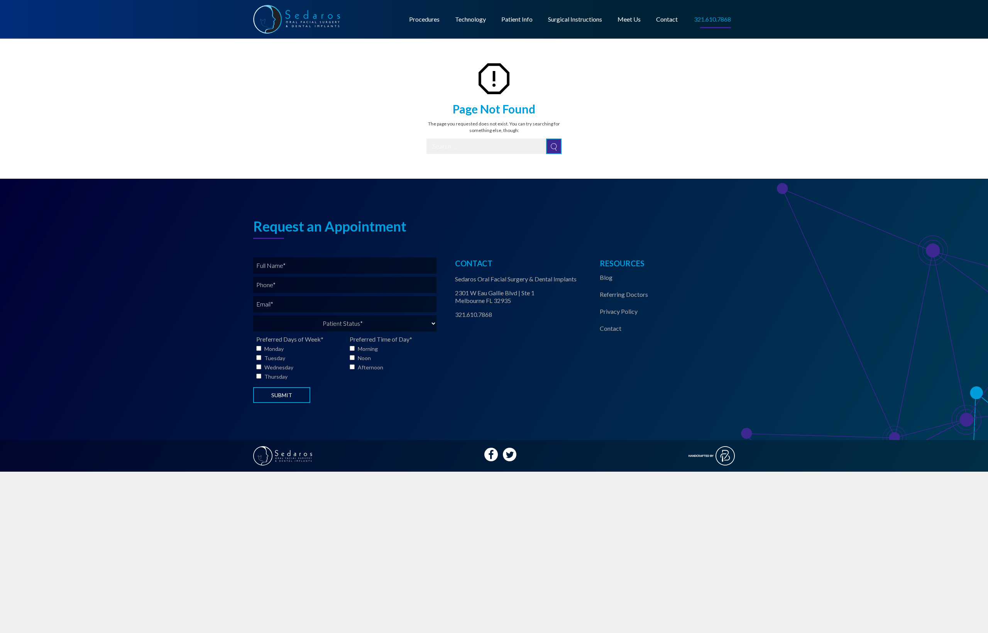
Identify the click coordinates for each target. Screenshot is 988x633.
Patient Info (517, 19)
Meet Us (629, 19)
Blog (606, 277)
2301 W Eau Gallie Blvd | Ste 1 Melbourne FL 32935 (495, 296)
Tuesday (274, 358)
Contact (667, 19)
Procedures (424, 19)
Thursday (276, 376)
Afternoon (370, 367)
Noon (364, 358)
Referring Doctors (624, 294)
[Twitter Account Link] (509, 454)
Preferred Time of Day (381, 339)
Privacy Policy (619, 311)
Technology (470, 19)
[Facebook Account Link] (491, 454)
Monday (274, 348)
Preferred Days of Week (289, 339)
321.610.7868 (473, 314)
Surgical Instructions (575, 19)
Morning (368, 348)
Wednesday (278, 367)
